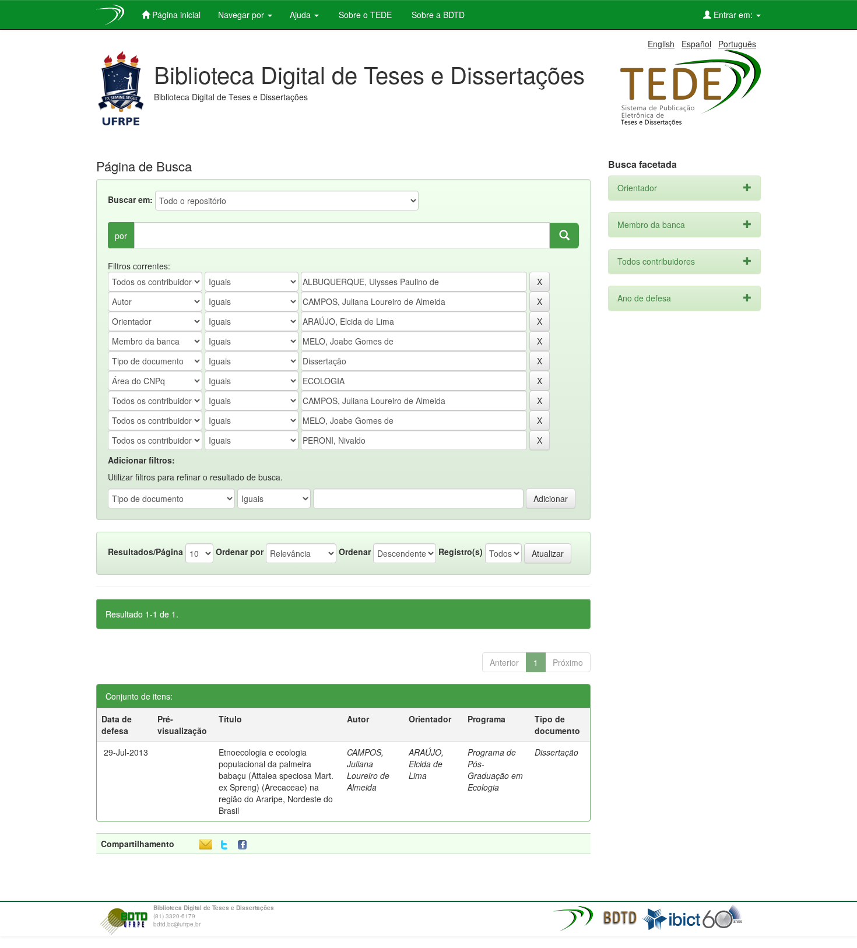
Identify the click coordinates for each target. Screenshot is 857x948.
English (661, 44)
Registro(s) (460, 551)
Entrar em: (733, 14)
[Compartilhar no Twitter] (224, 845)
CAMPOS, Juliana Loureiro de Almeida (368, 769)
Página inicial (175, 14)
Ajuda (301, 14)
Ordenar (355, 551)
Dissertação (556, 752)
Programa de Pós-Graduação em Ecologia (495, 769)
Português (737, 44)
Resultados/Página (145, 551)
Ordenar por (240, 551)
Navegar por (242, 14)
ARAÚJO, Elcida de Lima (426, 763)
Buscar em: (130, 199)
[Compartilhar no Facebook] (245, 845)
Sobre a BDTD (437, 14)
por (121, 235)
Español (696, 44)
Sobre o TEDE (364, 14)
